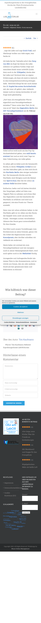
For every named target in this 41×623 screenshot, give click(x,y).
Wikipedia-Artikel (23, 167)
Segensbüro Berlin (27, 108)
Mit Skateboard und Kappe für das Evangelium (29, 452)
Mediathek (26, 253)
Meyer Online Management (20, 549)
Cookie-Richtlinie (9, 322)
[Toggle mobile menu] (37, 14)
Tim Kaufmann (26, 339)
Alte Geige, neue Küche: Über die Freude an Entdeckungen (28, 435)
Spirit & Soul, (12, 181)
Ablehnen (20, 312)
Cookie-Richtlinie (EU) (10, 494)
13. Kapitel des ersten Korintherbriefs (21, 86)
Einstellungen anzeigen (20, 318)
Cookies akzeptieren (20, 306)
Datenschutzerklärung (22, 322)
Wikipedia (21, 72)
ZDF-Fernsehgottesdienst (13, 111)
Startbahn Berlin (12, 172)
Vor (34, 38)
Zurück (28, 38)
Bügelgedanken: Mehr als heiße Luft (29, 465)
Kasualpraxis (8, 237)
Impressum (33, 322)
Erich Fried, (27, 50)
